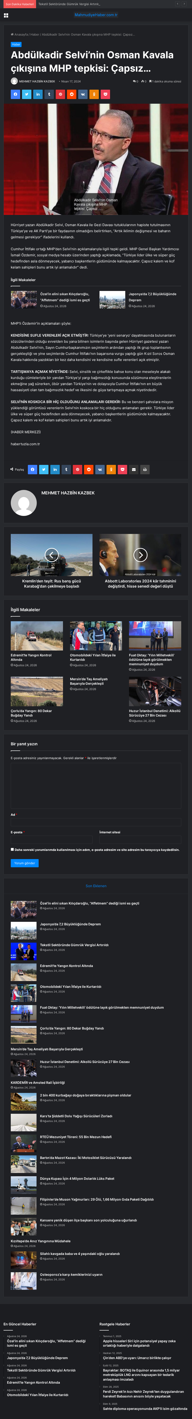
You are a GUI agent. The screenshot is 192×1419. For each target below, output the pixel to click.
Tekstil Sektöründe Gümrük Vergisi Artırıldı (69, 4)
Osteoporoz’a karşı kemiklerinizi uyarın (71, 1274)
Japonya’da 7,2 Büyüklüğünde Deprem (70, 924)
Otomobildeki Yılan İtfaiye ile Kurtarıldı (70, 987)
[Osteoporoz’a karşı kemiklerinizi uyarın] (24, 1281)
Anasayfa (21, 34)
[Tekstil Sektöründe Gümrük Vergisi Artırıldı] (24, 951)
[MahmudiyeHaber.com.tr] (96, 15)
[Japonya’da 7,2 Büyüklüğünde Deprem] (112, 300)
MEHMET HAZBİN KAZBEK (37, 81)
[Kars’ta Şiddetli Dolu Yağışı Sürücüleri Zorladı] (24, 1122)
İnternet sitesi (110, 832)
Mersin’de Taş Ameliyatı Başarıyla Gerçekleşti (47, 1049)
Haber (34, 34)
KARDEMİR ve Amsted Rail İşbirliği (38, 1082)
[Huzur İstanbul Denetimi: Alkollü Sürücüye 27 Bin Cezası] (155, 691)
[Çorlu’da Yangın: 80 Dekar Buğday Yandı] (37, 691)
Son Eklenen (96, 886)
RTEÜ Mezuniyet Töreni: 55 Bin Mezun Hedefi (76, 1137)
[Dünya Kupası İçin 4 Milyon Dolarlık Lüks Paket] (24, 1185)
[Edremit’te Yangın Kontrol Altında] (37, 636)
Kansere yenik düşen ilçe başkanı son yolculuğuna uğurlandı (88, 1220)
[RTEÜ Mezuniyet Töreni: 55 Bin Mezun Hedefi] (24, 1143)
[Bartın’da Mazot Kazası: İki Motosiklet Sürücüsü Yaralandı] (24, 1164)
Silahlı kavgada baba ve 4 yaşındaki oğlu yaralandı (80, 1254)
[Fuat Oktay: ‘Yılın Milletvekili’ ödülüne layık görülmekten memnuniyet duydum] (155, 636)
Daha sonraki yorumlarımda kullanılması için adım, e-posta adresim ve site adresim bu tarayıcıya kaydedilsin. (97, 850)
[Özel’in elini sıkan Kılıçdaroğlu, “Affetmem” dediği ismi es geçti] (24, 300)
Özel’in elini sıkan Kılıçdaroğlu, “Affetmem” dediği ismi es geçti (89, 903)
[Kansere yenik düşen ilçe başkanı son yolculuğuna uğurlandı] (24, 1226)
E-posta (18, 832)
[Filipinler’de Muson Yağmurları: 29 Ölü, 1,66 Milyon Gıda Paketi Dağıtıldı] (24, 1206)
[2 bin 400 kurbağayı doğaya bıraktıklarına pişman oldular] (24, 1101)
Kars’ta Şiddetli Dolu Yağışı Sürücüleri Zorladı (76, 1116)
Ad (14, 814)
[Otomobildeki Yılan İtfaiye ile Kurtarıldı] (96, 636)
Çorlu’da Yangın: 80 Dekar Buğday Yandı (72, 1028)
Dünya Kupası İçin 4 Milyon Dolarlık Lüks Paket (77, 1178)
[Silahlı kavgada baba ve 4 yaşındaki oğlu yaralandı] (24, 1260)
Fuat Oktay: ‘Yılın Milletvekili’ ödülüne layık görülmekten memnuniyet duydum (151, 659)
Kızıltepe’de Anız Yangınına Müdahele (40, 1241)
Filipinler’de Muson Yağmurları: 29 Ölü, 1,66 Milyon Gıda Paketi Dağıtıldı (97, 1199)
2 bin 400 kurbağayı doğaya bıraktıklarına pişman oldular (85, 1095)
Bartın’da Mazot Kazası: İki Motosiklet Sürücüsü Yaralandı (86, 1158)
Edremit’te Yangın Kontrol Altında (66, 966)
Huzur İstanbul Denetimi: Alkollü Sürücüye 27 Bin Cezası (85, 1062)
